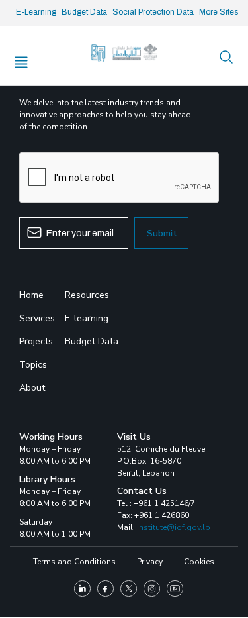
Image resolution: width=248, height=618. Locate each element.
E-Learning (36, 12)
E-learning (86, 318)
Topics (33, 364)
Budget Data (84, 12)
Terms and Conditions (74, 561)
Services (37, 318)
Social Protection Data (153, 12)
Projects (36, 341)
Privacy (150, 561)
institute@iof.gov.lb (173, 527)
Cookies (199, 561)
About (32, 388)
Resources (87, 295)
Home (31, 295)
